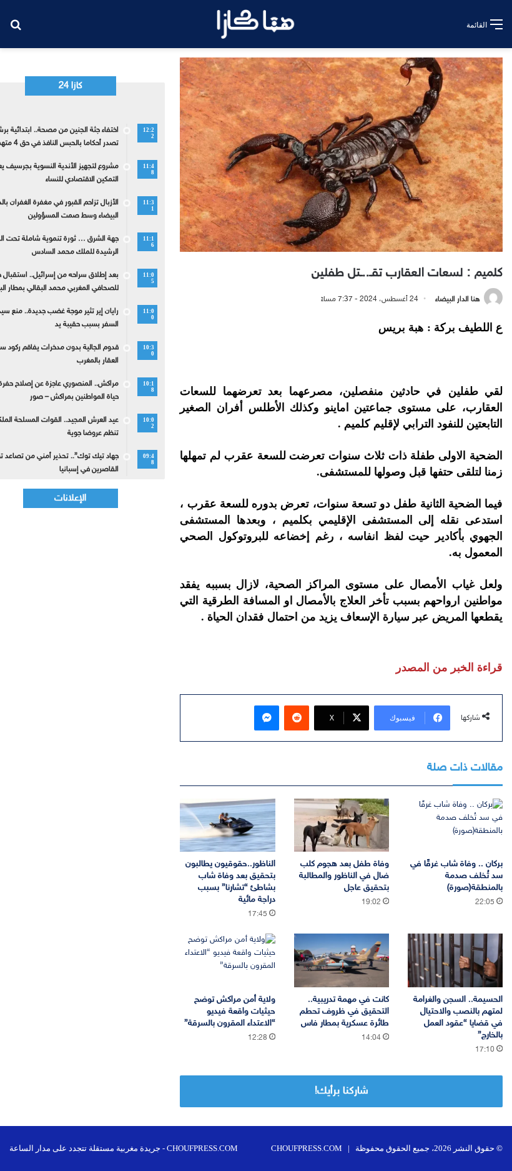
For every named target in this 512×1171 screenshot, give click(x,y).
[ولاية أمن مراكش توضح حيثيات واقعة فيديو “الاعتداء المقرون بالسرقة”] (227, 960)
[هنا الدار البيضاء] (256, 24)
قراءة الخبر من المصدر (449, 667)
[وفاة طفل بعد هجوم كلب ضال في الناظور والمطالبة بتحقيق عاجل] (341, 825)
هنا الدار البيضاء (457, 299)
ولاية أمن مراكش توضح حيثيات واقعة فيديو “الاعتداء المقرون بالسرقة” (229, 1011)
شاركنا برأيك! (341, 1091)
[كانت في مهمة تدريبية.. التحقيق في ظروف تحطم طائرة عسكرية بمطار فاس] (341, 960)
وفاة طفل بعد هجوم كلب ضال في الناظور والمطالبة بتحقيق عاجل (344, 876)
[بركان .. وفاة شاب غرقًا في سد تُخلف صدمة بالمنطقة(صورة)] (455, 825)
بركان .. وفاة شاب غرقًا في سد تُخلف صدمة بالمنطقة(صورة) (456, 876)
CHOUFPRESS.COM (306, 1148)
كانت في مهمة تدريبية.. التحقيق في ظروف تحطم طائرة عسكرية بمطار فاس (344, 1011)
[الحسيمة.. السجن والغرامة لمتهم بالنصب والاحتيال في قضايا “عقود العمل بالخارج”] (455, 960)
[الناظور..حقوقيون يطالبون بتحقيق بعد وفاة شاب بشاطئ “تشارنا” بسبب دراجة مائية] (227, 825)
